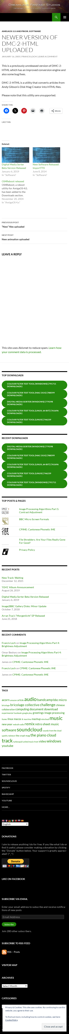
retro (38, 724)
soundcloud (29, 729)
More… (6, 807)
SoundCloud (9, 781)
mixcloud (45, 719)
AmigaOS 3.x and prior (15, 31)
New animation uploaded (15, 237)
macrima (27, 719)
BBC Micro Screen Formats (34, 519)
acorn (6, 700)
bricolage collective (24, 705)
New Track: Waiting (12, 577)
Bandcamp (8, 794)
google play (27, 713)
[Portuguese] (16, 820)
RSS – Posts (13, 951)
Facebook (7, 768)
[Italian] (13, 820)
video (42, 741)
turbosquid (17, 742)
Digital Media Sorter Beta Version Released (25, 596)
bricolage (6, 705)
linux (10, 718)
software (9, 730)
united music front (30, 742)
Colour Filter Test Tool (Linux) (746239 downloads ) (29, 421)
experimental (7, 713)
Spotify (6, 787)
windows (54, 741)
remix (29, 723)
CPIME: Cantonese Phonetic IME (37, 529)
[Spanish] (22, 820)
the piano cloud (43, 735)
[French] (6, 820)
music (56, 718)
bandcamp (45, 700)
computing (22, 709)
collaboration (8, 709)
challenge (47, 704)
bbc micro (60, 700)
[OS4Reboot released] (17, 192)
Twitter (6, 774)
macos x (18, 718)
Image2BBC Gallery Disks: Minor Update (24, 606)
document (37, 709)
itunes (4, 719)
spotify (5, 736)
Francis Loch (29, 56)
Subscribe (9, 924)
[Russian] (19, 820)
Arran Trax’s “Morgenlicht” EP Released (23, 615)
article (20, 700)
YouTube (7, 800)
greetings (38, 712)
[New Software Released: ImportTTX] (46, 155)
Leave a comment (48, 56)
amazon (13, 700)
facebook (18, 713)
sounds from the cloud (52, 730)
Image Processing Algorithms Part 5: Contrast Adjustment (39, 511)
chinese (60, 705)
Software (35, 31)
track (7, 741)
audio (30, 699)
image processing (54, 712)
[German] (9, 820)
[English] (3, 820)
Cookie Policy (11, 1020)
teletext (11, 736)
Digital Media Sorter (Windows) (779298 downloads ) (30, 403)
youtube (7, 746)
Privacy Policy (27, 549)
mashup (36, 718)
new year (7, 724)
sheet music (51, 724)
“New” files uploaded (13, 224)
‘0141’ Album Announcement (18, 587)
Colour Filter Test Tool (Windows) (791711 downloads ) (31, 385)
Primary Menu (65, 17)
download (51, 709)
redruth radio (18, 724)
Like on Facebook (13, 878)
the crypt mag (23, 735)
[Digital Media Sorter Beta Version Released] (15, 155)
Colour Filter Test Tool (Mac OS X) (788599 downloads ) (31, 394)
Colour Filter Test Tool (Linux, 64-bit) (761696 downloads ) (33, 412)
